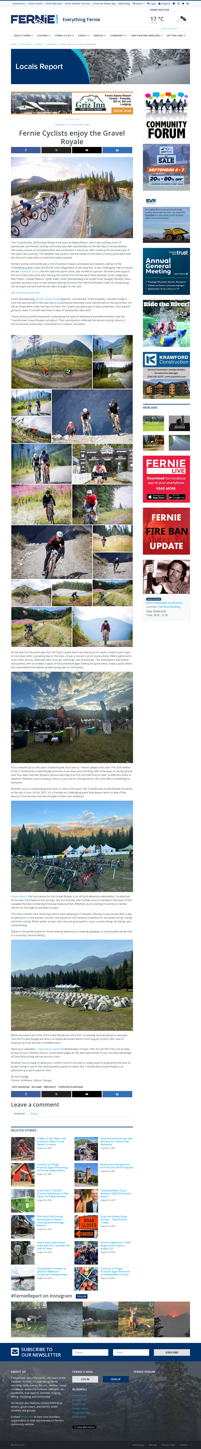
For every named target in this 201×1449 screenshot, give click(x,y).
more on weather (169, 28)
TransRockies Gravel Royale (70, 1086)
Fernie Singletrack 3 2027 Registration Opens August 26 (115, 1245)
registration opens (49, 1049)
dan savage (36, 1086)
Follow (81, 1296)
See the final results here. (26, 292)
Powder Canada (80, 1408)
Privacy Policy (168, 1444)
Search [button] (139, 3)
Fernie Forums (35, 3)
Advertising (124, 3)
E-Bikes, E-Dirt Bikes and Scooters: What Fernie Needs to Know (51, 1141)
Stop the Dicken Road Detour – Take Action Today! (113, 1219)
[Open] (29, 1319)
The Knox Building (169, 606)
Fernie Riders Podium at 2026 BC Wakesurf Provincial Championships (52, 1271)
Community (60, 124)
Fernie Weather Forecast (77, 3)
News (87, 124)
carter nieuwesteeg (20, 1086)
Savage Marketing (81, 1412)
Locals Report (75, 124)
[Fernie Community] (36, 18)
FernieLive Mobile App (104, 3)
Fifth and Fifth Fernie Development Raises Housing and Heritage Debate (50, 1221)
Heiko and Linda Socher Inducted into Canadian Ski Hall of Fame (53, 1245)
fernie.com (27, 1416)
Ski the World (78, 1416)
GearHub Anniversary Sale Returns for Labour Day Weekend (116, 1141)
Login (152, 3)
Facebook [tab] (19, 1113)
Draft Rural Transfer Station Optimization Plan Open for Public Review (53, 1193)
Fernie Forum (79, 1404)
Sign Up (116, 1379)
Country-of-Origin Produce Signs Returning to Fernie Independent (52, 1167)
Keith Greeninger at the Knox (164, 602)
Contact (183, 1444)
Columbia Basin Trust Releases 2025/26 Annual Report (115, 1193)
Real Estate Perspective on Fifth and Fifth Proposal (116, 1166)
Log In (85, 1379)
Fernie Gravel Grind (47, 299)
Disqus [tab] (34, 1113)
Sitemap (153, 1444)
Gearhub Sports (29, 271)
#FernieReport (79, 1395)
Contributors (18, 3)
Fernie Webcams (53, 3)
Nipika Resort (19, 896)
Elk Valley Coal (79, 1399)
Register (165, 3)
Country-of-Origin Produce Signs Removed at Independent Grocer (115, 1271)
